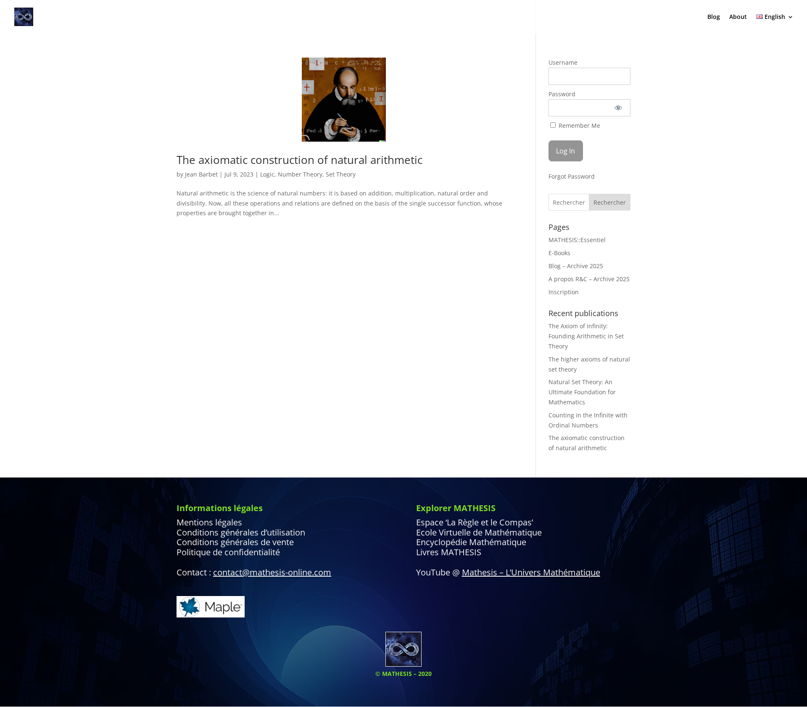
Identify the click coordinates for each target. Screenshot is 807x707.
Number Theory (300, 174)
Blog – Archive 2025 (576, 266)
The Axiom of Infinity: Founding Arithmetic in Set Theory (586, 336)
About (738, 17)
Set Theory (341, 174)
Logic (267, 174)
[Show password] (618, 107)
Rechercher (609, 202)
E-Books (559, 253)
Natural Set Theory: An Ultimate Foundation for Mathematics (582, 392)
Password (562, 94)
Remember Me (578, 125)
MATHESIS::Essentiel (577, 240)
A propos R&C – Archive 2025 (589, 279)
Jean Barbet (201, 174)
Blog (713, 17)
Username (563, 62)
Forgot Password (572, 176)
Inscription (564, 292)
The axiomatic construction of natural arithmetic (299, 159)
